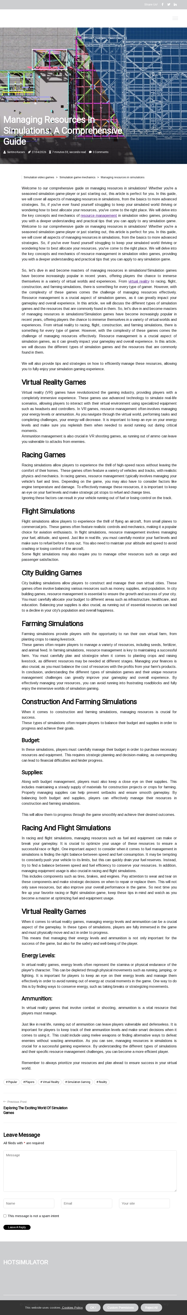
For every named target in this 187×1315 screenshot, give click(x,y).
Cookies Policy (72, 1307)
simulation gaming (79, 1082)
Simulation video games (39, 177)
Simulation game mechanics (77, 177)
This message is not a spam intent (33, 1216)
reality (103, 1082)
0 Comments (101, 152)
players (29, 1082)
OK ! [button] (93, 1307)
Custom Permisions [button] (120, 1307)
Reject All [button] (151, 1307)
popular (12, 1082)
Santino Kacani (16, 152)
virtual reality (138, 281)
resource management (99, 215)
